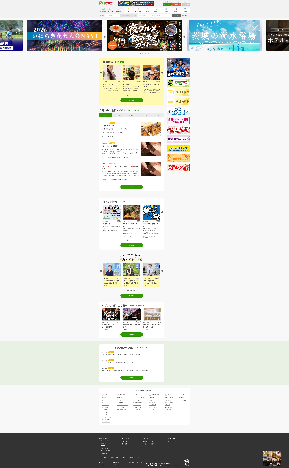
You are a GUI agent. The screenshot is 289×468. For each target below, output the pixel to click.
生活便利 (167, 405)
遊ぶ (147, 11)
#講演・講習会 (131, 234)
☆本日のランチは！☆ (108, 126)
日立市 (117, 278)
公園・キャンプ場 (137, 407)
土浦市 (137, 278)
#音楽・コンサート (107, 236)
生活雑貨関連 (152, 405)
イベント (110, 11)
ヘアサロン (119, 397)
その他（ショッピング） (154, 410)
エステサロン (120, 400)
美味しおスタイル (105, 453)
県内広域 (157, 278)
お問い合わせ (172, 441)
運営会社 (101, 462)
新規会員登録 (177, 4)
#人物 (105, 285)
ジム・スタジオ (120, 407)
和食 (103, 402)
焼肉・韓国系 (105, 407)
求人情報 (184, 11)
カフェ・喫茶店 (105, 412)
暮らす (166, 11)
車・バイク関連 (168, 407)
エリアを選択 (109, 15)
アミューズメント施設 (138, 397)
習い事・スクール (169, 397)
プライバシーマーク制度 (164, 463)
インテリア (151, 400)
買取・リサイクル (153, 407)
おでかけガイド (104, 448)
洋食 (103, 400)
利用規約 (101, 465)
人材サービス (102, 458)
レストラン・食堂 (106, 419)
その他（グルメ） (106, 422)
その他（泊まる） (183, 400)
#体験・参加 (113, 236)
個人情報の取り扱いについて (136, 462)
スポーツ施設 (136, 400)
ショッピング (157, 11)
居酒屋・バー (105, 397)
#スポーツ (146, 287)
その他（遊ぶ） (136, 410)
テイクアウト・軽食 (106, 417)
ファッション (152, 397)
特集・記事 (103, 11)
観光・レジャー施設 (137, 402)
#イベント (146, 285)
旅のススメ (103, 446)
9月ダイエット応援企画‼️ (110, 146)
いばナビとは (172, 438)
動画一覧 (145, 438)
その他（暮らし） (169, 410)
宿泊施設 (181, 397)
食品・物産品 (152, 402)
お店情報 (124, 441)
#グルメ (106, 237)
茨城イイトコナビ (105, 441)
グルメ (129, 11)
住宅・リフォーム (169, 402)
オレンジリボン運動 (105, 450)
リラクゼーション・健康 (122, 405)
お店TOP (118, 11)
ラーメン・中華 (105, 405)
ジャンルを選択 (142, 15)
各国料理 (104, 410)
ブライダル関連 (168, 400)
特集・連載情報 (103, 438)
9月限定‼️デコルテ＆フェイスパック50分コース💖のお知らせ (120, 167)
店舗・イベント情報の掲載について (131, 458)
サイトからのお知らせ (148, 444)
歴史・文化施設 (137, 405)
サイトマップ (132, 465)
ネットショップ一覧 (148, 441)
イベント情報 (125, 438)
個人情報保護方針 (115, 462)
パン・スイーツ (105, 414)
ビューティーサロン (121, 402)
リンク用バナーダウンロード (117, 465)
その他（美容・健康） (121, 410)
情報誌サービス (114, 458)
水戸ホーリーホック (105, 443)
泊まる (175, 11)
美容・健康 (138, 11)
